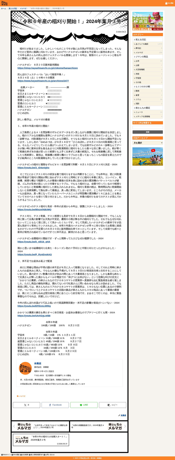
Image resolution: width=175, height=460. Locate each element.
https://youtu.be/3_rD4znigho (33, 167)
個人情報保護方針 (37, 455)
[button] (112, 405)
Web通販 (16, 455)
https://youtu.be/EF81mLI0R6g (34, 306)
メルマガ (22, 396)
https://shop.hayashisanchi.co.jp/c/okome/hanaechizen (48, 68)
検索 (147, 132)
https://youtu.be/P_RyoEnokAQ (35, 254)
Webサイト (7, 455)
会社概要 (25, 455)
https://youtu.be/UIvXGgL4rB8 (34, 315)
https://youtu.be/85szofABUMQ (34, 209)
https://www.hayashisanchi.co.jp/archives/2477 (43, 81)
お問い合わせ (50, 455)
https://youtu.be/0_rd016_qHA (34, 241)
